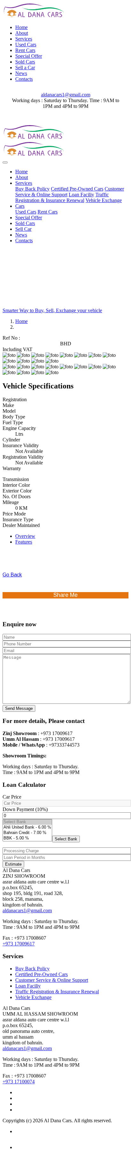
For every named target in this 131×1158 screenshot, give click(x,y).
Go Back (12, 574)
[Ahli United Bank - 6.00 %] (27, 827)
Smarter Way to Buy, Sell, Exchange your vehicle (52, 310)
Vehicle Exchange (104, 200)
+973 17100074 (19, 1081)
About (21, 33)
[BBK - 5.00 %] (27, 838)
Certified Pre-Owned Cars (77, 189)
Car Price (12, 797)
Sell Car (23, 229)
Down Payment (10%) (25, 809)
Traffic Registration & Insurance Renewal (62, 197)
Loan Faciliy (81, 194)
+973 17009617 (19, 943)
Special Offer (28, 56)
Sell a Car (25, 67)
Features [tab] (23, 542)
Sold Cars (25, 61)
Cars (19, 206)
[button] (66, 839)
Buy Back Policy (32, 189)
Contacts (24, 79)
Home (21, 27)
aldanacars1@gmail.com (65, 94)
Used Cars (25, 44)
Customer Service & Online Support (51, 980)
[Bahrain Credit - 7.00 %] (27, 833)
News (21, 73)
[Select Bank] (27, 822)
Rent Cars (25, 50)
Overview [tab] (25, 536)
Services (23, 38)
